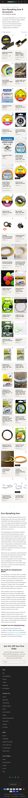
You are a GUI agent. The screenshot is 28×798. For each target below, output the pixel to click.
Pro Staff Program (7, 748)
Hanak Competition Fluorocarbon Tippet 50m (20, 131)
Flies (4, 673)
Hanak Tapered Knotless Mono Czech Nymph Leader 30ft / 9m (6, 184)
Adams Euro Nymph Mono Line (7, 53)
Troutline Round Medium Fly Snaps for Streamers (6, 497)
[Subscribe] (23, 662)
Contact (4, 696)
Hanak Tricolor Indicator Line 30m (7, 212)
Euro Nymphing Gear (15, 7)
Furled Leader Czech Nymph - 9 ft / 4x (20, 81)
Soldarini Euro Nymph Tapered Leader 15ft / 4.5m (7, 366)
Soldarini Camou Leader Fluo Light (19, 315)
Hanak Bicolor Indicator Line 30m (7, 130)
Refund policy (21, 794)
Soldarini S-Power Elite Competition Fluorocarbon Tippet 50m (20, 419)
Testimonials (5, 738)
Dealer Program (6, 751)
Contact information (15, 796)
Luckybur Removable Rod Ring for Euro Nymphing (7, 237)
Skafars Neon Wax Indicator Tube (6, 289)
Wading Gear (5, 685)
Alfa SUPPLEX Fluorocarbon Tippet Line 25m (7, 82)
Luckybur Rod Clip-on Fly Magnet (20, 236)
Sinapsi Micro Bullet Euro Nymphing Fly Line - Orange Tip (20, 263)
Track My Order (6, 703)
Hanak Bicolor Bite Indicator (7, 106)
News (4, 771)
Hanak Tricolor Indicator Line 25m (20, 182)
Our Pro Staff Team (7, 744)
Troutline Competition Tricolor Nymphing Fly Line (20, 471)
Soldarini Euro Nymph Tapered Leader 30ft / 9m (19, 366)
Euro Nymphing (7, 7)
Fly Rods (4, 679)
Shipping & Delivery (7, 706)
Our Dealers (5, 727)
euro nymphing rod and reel (13, 632)
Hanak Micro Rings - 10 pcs (7, 156)
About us (5, 735)
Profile (4, 709)
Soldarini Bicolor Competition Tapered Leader (19, 290)
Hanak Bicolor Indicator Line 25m (20, 106)
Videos (4, 759)
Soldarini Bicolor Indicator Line (6, 315)
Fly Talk (4, 768)
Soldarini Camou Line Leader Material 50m (7, 341)
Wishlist (4, 715)
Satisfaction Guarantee (8, 741)
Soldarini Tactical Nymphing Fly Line (7, 445)
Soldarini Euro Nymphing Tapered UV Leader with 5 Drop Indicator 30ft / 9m (7, 419)
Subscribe (5, 724)
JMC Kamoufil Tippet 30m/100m (19, 212)
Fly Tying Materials (7, 676)
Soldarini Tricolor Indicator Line (19, 445)
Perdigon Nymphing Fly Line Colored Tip (7, 262)
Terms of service (7, 796)
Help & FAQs (5, 699)
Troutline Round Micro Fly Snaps (19, 496)
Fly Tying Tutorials (6, 762)
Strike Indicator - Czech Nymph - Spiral (6, 470)
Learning (4, 765)
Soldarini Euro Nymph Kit (18, 340)
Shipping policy (22, 796)
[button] (2, 1)
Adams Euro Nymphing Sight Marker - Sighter (19, 54)
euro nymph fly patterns (20, 634)
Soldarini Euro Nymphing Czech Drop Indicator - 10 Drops (7, 392)
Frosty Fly (9, 794)
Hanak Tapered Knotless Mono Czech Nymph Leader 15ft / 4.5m (20, 157)
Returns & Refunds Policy (8, 718)
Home (2, 7)
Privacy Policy (6, 721)
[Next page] (17, 507)
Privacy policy (15, 794)
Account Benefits (6, 712)
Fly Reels (4, 682)
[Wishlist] (21, 1)
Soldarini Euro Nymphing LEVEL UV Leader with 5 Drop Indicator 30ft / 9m (20, 392)
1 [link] (10, 507)
